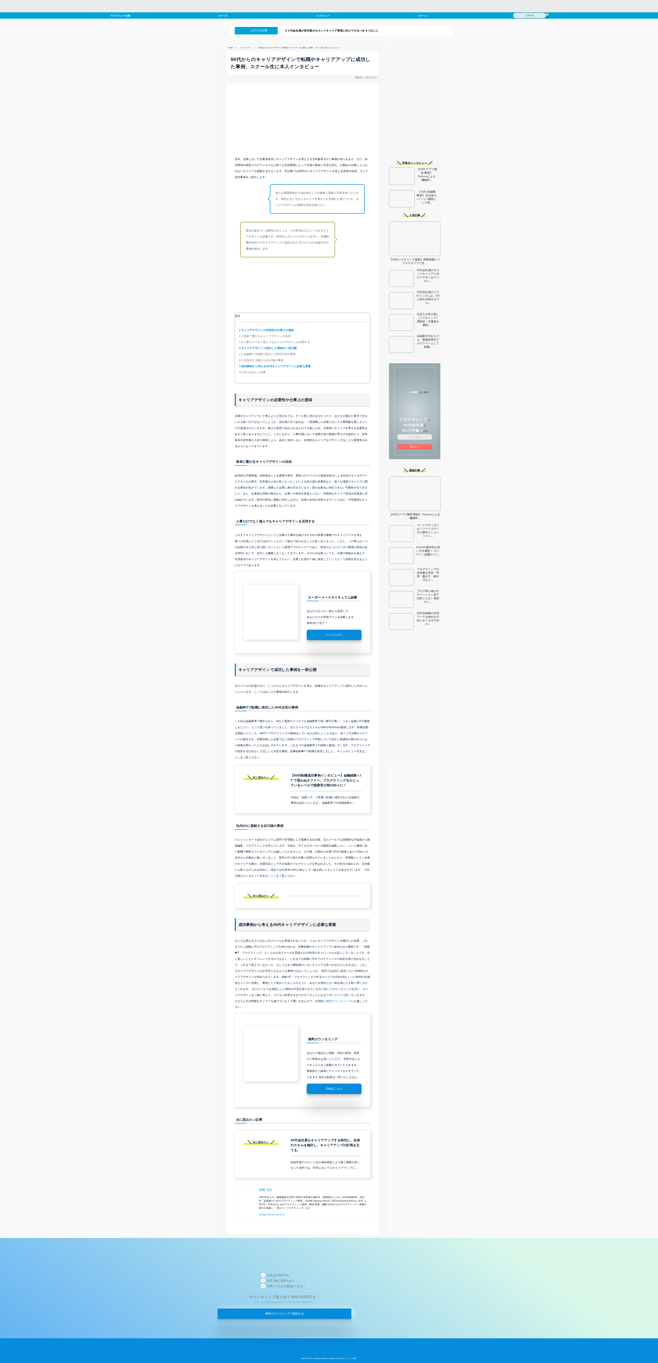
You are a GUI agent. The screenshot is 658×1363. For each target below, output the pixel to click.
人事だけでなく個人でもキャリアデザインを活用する (274, 342)
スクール (422, 15)
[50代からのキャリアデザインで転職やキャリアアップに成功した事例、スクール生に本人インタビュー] (329, 1353)
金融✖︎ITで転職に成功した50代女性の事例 (267, 354)
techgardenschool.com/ (272, 1214)
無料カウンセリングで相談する (284, 1313)
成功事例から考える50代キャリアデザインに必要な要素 (275, 366)
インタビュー (323, 15)
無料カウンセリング (338, 1001)
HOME (230, 48)
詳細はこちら (334, 1088)
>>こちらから (334, 634)
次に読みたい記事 (252, 372)
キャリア (223, 15)
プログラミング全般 (120, 15)
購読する (414, 446)
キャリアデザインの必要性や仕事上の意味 (266, 330)
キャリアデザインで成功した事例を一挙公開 (268, 348)
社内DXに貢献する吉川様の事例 (261, 360)
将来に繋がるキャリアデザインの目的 (265, 336)
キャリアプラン (246, 48)
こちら (272, 875)
